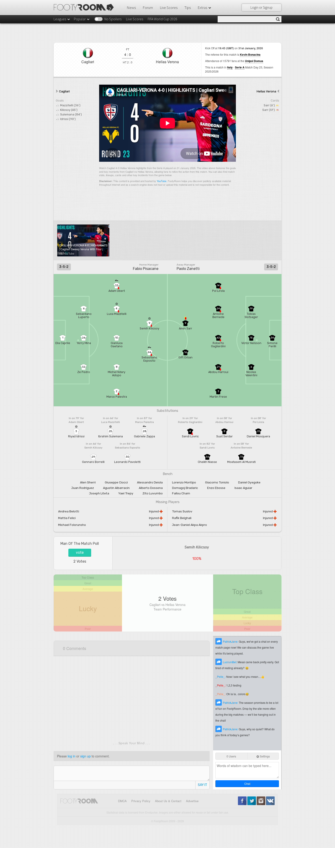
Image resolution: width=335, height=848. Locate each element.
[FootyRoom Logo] (85, 7)
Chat (247, 783)
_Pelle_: (220, 676)
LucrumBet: (230, 662)
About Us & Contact (168, 801)
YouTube (161, 181)
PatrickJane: (231, 641)
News (131, 7)
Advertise (192, 801)
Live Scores (169, 7)
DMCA (122, 801)
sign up (85, 756)
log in (71, 756)
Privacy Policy (140, 801)
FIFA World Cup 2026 (162, 19)
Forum (148, 7)
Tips (187, 7)
